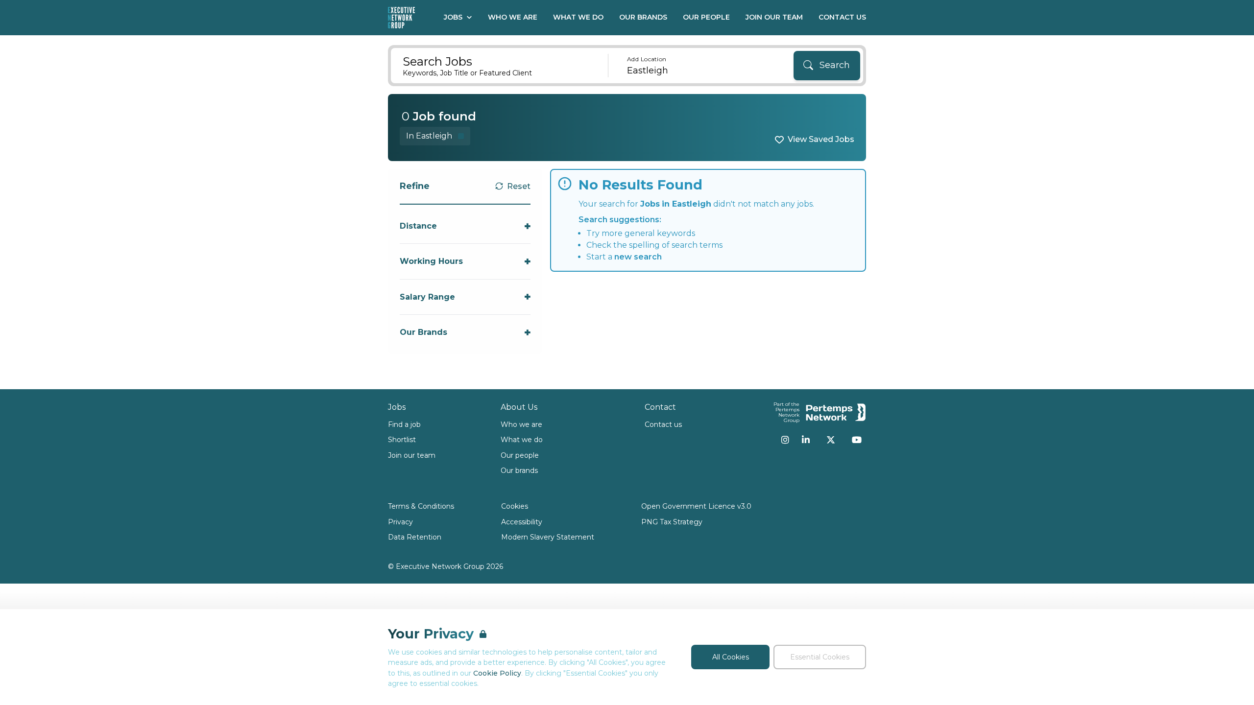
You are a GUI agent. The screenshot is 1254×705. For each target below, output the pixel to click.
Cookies (514, 506)
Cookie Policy (497, 673)
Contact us (663, 424)
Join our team (411, 455)
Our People (706, 17)
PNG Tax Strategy (671, 521)
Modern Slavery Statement (547, 537)
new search (638, 256)
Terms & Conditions (421, 506)
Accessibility (521, 521)
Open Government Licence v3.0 (696, 506)
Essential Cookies (819, 657)
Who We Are (512, 17)
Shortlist (402, 439)
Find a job (404, 424)
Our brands (519, 470)
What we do (522, 439)
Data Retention (414, 537)
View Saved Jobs (821, 139)
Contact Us (842, 17)
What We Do (578, 17)
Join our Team (774, 17)
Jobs (453, 17)
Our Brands (643, 17)
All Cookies (730, 657)
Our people (520, 455)
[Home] (401, 17)
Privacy (400, 521)
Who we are (521, 424)
